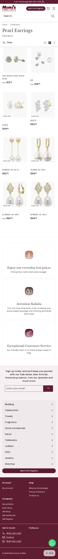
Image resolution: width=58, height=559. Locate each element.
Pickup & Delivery (37, 491)
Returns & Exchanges (38, 488)
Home (4, 25)
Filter (9, 42)
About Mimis (7, 504)
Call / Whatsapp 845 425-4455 (28, 2)
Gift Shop (6, 511)
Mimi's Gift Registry (35, 8)
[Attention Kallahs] (29, 291)
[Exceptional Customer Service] (29, 333)
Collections (15, 25)
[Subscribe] (48, 388)
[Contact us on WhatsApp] (52, 543)
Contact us (34, 495)
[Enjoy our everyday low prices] (29, 255)
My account (7, 488)
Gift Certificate (9, 515)
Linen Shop (7, 508)
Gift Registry (7, 519)
